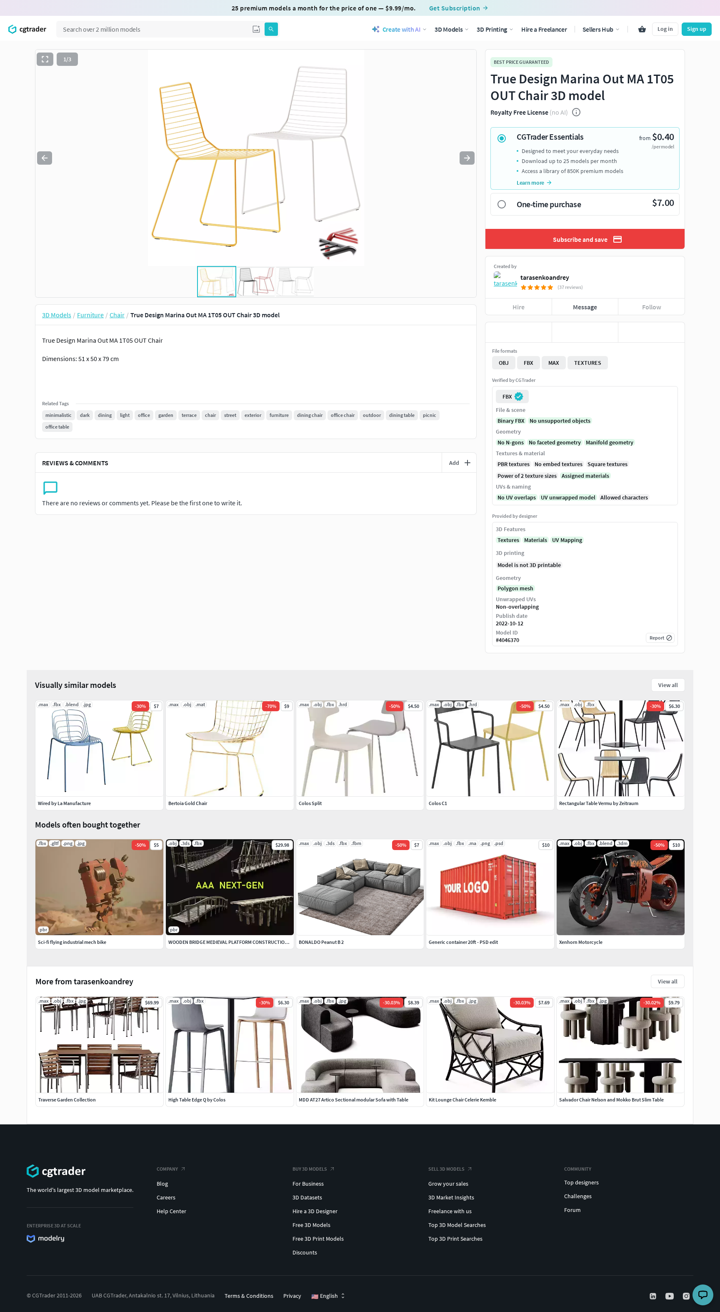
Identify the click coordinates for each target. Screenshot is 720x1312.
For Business (308, 1183)
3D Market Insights (451, 1197)
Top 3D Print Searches (455, 1238)
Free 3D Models (311, 1225)
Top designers (581, 1182)
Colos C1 (438, 803)
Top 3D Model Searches (457, 1225)
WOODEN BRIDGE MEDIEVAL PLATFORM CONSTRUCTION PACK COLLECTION (248, 942)
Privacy (292, 1295)
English (324, 1296)
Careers (166, 1197)
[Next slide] (467, 158)
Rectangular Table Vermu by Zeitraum (598, 803)
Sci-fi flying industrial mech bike (72, 942)
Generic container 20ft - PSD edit (463, 942)
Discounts (304, 1252)
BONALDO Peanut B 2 (321, 942)
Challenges (578, 1196)
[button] (256, 29)
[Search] (271, 29)
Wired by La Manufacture (64, 803)
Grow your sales (448, 1183)
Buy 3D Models (309, 1169)
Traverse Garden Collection (67, 1099)
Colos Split (310, 803)
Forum (572, 1210)
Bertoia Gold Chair (187, 803)
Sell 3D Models (446, 1169)
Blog (162, 1183)
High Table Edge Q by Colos (196, 1099)
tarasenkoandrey (544, 277)
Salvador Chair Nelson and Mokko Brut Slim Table (611, 1099)
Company (167, 1169)
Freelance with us (450, 1211)
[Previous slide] (44, 158)
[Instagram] (687, 1296)
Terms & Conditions (249, 1295)
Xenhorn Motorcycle (580, 942)
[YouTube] (670, 1296)
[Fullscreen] (45, 59)
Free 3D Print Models (318, 1238)
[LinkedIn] (654, 1296)
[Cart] (642, 29)
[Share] (651, 332)
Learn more (530, 182)
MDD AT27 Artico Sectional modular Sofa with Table (353, 1099)
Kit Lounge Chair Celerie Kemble (462, 1099)
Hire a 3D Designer (315, 1211)
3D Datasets (307, 1197)
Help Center (171, 1211)
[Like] (518, 332)
